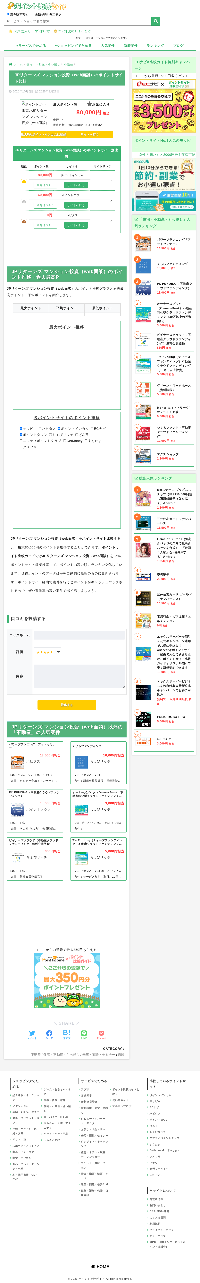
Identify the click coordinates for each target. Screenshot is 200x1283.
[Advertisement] (66, 244)
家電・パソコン (21, 1158)
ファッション (20, 1105)
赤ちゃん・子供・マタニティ (57, 1125)
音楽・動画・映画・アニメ (94, 1176)
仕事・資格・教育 (54, 1100)
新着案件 (131, 45)
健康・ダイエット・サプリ (26, 1120)
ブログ (178, 45)
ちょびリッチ (62, 435)
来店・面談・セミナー (98, 1054)
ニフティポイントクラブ (42, 441)
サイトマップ (158, 1236)
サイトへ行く (90, 134)
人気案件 (108, 45)
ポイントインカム (75, 429)
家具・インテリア (23, 1151)
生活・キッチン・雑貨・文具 (24, 1131)
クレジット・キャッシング (94, 1144)
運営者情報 (156, 1199)
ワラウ (154, 1162)
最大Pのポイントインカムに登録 (43, 134)
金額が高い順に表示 (48, 14)
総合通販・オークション (26, 1097)
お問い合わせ (158, 1205)
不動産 (36, 1054)
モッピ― (30, 429)
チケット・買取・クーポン (94, 1165)
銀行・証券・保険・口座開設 (94, 1193)
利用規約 (155, 1223)
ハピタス (49, 429)
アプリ (85, 1089)
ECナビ (100, 429)
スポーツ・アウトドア (26, 1145)
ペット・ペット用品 (56, 1133)
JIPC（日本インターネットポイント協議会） (168, 1244)
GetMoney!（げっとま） (165, 1150)
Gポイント (156, 1175)
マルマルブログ (121, 1106)
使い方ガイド (120, 1100)
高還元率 (86, 1095)
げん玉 (84, 435)
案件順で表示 (19, 14)
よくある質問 (158, 1217)
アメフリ (30, 447)
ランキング (155, 45)
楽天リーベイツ (159, 1168)
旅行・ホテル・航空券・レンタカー (93, 1154)
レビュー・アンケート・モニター (93, 1120)
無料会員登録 (89, 1101)
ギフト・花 (19, 1139)
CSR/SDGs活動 (159, 1211)
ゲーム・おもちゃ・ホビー (57, 1091)
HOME (102, 1266)
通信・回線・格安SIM (94, 1184)
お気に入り (22, 31)
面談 (121, 1054)
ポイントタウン (35, 435)
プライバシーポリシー (163, 1229)
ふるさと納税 (52, 1140)
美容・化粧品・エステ (26, 1112)
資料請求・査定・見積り (94, 1110)
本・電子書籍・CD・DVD (25, 1177)
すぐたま (95, 441)
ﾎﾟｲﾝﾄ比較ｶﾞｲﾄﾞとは (74, 31)
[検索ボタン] (155, 21)
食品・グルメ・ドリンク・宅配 (26, 1166)
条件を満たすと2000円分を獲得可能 (167, 155)
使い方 (44, 31)
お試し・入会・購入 (93, 1129)
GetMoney (74, 441)
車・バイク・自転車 (56, 1116)
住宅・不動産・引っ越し (62, 1054)
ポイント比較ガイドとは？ (125, 1091)
